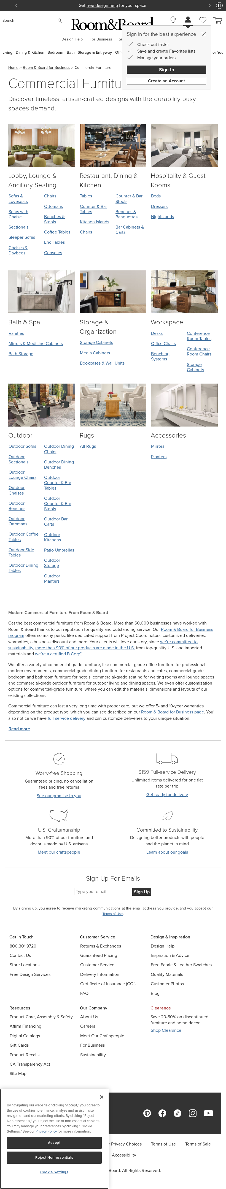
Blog (155, 993)
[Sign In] (188, 20)
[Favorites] (203, 26)
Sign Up (142, 892)
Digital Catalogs (25, 1036)
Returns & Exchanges (100, 946)
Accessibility (124, 1155)
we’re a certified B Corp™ (58, 654)
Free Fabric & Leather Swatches (181, 965)
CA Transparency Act (30, 1064)
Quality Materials (167, 974)
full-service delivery (66, 718)
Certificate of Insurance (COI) (108, 984)
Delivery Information (99, 974)
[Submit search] (60, 20)
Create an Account (166, 81)
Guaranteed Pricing (98, 955)
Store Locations (24, 965)
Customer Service (97, 965)
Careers (87, 1026)
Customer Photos (167, 984)
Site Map (18, 1073)
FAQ (84, 993)
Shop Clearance (166, 1030)
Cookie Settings (54, 1172)
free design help (102, 5)
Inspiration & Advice (170, 955)
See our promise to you (59, 796)
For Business (101, 39)
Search (8, 20)
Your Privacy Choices (121, 1144)
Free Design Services (30, 974)
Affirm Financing (25, 1026)
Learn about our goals (167, 852)
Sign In (166, 69)
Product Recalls (24, 1055)
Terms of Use (163, 1144)
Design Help (72, 39)
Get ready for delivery (167, 794)
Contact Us (20, 955)
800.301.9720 (23, 946)
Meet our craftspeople (59, 852)
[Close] (204, 34)
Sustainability (93, 1055)
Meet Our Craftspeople (102, 1036)
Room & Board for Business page (172, 712)
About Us (89, 1017)
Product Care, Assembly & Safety (41, 1017)
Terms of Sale (198, 1144)
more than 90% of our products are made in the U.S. (85, 648)
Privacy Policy (46, 1131)
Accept (54, 1142)
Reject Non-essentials (54, 1157)
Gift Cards (19, 1045)
